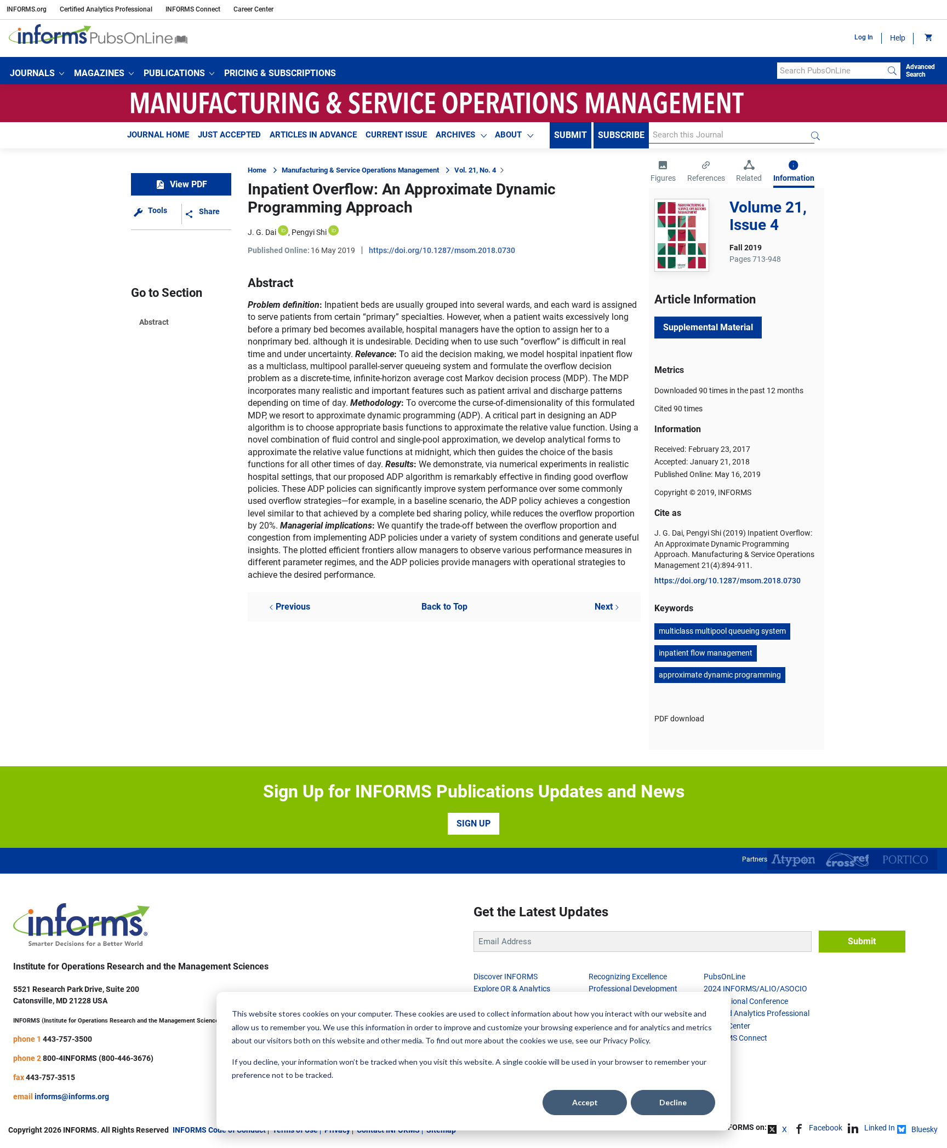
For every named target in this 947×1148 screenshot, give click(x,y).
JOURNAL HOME (158, 135)
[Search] (892, 70)
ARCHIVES (455, 135)
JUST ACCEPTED (229, 135)
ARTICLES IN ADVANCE (313, 135)
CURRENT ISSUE (396, 135)
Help (897, 37)
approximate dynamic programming (720, 674)
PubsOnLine (724, 976)
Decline (673, 1102)
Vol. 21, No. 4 (475, 170)
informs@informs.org (72, 1096)
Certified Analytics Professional (106, 9)
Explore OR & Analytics (512, 988)
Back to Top (444, 606)
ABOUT (508, 135)
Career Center (253, 9)
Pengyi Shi (309, 232)
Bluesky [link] (924, 1129)
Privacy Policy (626, 1040)
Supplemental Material (708, 327)
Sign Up (473, 823)
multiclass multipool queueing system (722, 631)
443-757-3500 (67, 1039)
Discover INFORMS (506, 976)
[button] (37, 73)
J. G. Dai (262, 232)
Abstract (154, 322)
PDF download (679, 718)
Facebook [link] (825, 1127)
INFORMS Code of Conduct (219, 1130)
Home (257, 170)
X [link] (784, 1129)
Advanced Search (920, 70)
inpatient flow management (705, 652)
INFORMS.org (27, 9)
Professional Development (633, 988)
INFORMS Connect (193, 9)
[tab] (663, 172)
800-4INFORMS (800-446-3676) (98, 1058)
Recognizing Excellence (628, 976)
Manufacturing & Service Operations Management (360, 170)
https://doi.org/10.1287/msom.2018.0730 (442, 250)
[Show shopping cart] (927, 38)
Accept (585, 1102)
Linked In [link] (879, 1127)
